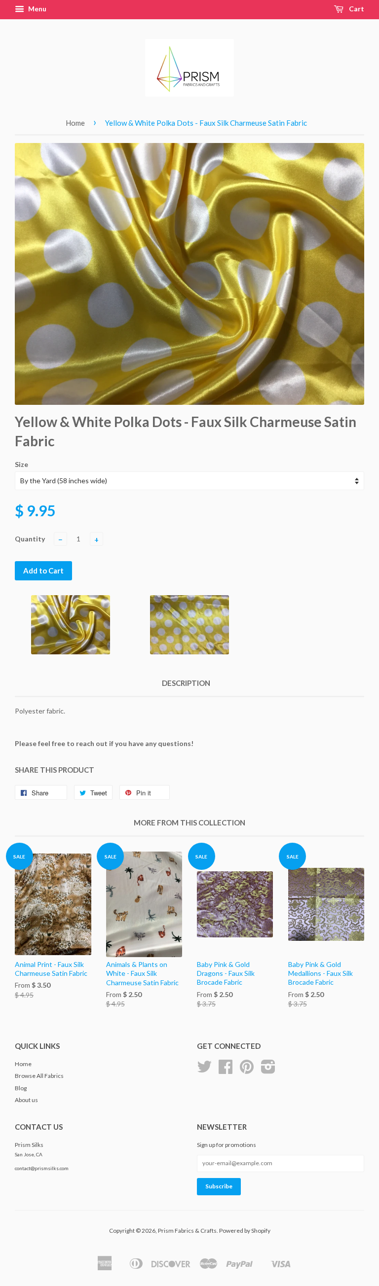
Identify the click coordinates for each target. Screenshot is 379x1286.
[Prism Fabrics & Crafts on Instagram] (268, 1070)
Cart (355, 8)
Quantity (30, 539)
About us (26, 1100)
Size (21, 464)
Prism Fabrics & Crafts (187, 1230)
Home (75, 122)
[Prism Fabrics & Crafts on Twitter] (204, 1070)
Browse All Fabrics (39, 1075)
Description (186, 683)
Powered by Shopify (244, 1230)
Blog (21, 1088)
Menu (36, 8)
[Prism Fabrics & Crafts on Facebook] (225, 1070)
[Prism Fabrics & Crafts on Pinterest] (246, 1070)
